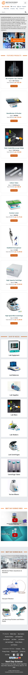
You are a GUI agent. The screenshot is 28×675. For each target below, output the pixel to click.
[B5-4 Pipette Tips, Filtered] (14, 68)
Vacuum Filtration (8, 599)
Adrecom (12, 672)
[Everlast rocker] (14, 204)
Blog (17, 8)
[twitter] (21, 655)
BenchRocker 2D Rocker (14, 113)
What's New (6, 8)
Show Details (14, 86)
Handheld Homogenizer (14, 248)
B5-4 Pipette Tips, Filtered (14, 78)
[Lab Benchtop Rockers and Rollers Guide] (14, 610)
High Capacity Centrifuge (14, 280)
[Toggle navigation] (25, 2)
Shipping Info (14, 651)
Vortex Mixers (18, 642)
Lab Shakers (21, 639)
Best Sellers (21, 634)
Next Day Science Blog (14, 552)
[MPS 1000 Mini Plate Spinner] (14, 518)
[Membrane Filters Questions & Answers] (14, 562)
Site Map (7, 654)
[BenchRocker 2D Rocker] (14, 102)
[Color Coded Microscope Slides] (14, 137)
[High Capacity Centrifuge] (14, 270)
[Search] (25, 12)
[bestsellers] (14, 40)
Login (19, 6)
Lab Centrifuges (9, 642)
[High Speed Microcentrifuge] (14, 304)
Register (24, 6)
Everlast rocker (14, 213)
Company (12, 8)
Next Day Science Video (14, 508)
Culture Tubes (14, 183)
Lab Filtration (14, 645)
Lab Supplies (6, 639)
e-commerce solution (18, 672)
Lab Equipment (19, 636)
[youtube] (18, 655)
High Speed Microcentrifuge (14, 316)
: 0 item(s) (14, 6)
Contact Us (21, 8)
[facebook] (14, 655)
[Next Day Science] (10, 3)
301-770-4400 (5, 6)
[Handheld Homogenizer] (14, 237)
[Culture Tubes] (14, 172)
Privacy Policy (5, 651)
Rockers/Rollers (9, 636)
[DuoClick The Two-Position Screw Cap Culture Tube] (14, 533)
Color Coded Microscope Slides (14, 148)
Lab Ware (14, 639)
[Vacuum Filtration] (14, 587)
